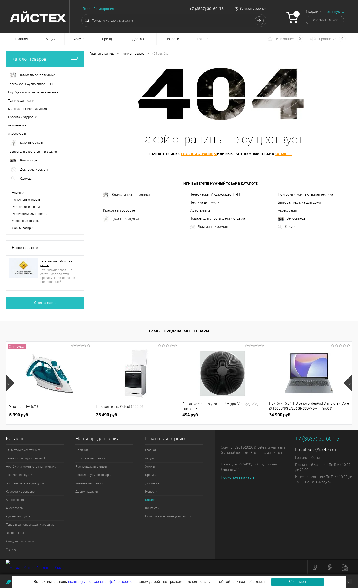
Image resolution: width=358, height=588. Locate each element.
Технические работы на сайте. (56, 263)
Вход (87, 9)
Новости (172, 39)
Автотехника (200, 210)
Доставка (140, 39)
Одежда (291, 226)
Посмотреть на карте (237, 477)
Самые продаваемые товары (179, 331)
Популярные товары (26, 199)
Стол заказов (45, 303)
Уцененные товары (25, 221)
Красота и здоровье (119, 210)
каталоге (283, 154)
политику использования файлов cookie (100, 582)
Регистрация (104, 9)
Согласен (297, 581)
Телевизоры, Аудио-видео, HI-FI (215, 194)
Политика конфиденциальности (168, 516)
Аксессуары (287, 210)
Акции (51, 39)
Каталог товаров (29, 59)
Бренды (108, 39)
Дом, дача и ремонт (213, 226)
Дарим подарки (23, 228)
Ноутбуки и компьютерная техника (305, 194)
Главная (21, 39)
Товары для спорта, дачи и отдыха (217, 218)
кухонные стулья (125, 219)
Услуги (78, 39)
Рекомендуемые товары (30, 214)
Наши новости (25, 248)
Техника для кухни (204, 202)
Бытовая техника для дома (299, 202)
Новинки (18, 192)
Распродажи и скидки (27, 207)
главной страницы (199, 154)
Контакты (152, 508)
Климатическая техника (131, 195)
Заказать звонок (253, 8)
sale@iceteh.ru (322, 449)
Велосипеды (296, 218)
